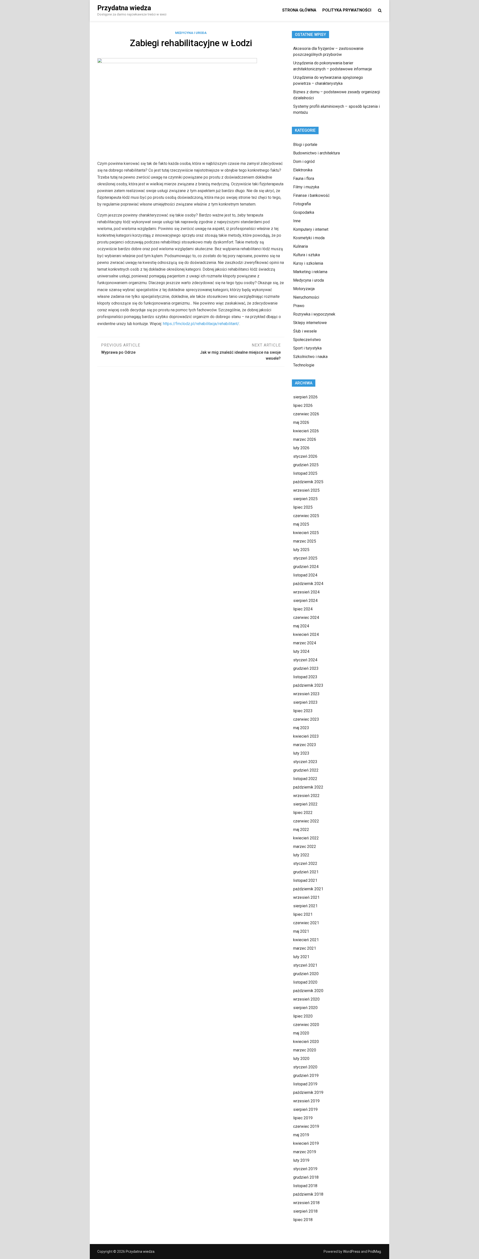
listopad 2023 (305, 677)
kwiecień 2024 (306, 634)
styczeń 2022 (305, 863)
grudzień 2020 (306, 973)
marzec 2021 (304, 948)
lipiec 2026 (303, 405)
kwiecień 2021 (306, 939)
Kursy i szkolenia (308, 263)
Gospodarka (303, 212)
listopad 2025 (305, 473)
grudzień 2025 (306, 464)
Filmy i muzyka (306, 187)
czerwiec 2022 (306, 821)
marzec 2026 (304, 439)
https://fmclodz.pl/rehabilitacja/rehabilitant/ (201, 323)
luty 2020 (301, 1058)
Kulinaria (300, 246)
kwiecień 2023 (306, 736)
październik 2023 (308, 685)
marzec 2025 (304, 541)
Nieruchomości (306, 297)
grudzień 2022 (306, 770)
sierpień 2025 (305, 498)
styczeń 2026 (305, 456)
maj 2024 (301, 626)
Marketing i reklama (310, 271)
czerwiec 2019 (306, 1126)
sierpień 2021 (305, 906)
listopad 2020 (305, 982)
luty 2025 (301, 549)
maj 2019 (301, 1135)
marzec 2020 (304, 1050)
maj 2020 (301, 1033)
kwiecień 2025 (306, 532)
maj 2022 (301, 829)
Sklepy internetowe (310, 322)
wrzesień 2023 (306, 693)
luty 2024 (301, 651)
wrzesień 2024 (306, 592)
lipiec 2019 (303, 1118)
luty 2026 (301, 448)
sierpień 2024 (305, 600)
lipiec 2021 (303, 914)
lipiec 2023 (303, 710)
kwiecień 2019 (306, 1143)
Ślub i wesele (305, 331)
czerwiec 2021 (306, 922)
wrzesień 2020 (306, 999)
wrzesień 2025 (306, 490)
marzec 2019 (304, 1151)
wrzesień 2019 (306, 1101)
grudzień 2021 (306, 872)
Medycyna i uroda (191, 33)
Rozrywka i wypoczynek (314, 314)
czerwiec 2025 (306, 515)
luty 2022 (301, 855)
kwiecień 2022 (306, 838)
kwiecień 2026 (306, 431)
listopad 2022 (305, 778)
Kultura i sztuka (306, 254)
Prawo (298, 305)
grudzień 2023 (306, 668)
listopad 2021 (305, 880)
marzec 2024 (304, 643)
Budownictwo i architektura (316, 153)
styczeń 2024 (305, 660)
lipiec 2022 (303, 812)
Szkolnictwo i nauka (310, 356)
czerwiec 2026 (306, 414)
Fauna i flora (303, 178)
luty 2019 (301, 1160)
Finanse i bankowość (311, 195)
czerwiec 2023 (306, 719)
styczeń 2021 (305, 965)
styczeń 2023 (305, 761)
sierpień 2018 (305, 1211)
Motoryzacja (304, 288)
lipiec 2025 (303, 507)
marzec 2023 (304, 744)
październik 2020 (308, 990)
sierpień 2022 (305, 804)
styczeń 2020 (305, 1067)
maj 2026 (301, 422)
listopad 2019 (305, 1084)
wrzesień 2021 (306, 897)
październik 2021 (308, 889)
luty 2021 (301, 956)
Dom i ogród (304, 161)
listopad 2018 (305, 1185)
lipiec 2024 (303, 609)
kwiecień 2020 (306, 1041)
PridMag (374, 1252)
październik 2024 (308, 583)
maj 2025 (301, 524)
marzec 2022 (304, 846)
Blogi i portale (305, 144)
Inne (297, 221)
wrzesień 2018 (306, 1202)
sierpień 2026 (305, 397)
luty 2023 (301, 753)
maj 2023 (301, 727)
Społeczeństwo (307, 339)
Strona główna (299, 10)
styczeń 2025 (305, 558)
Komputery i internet (310, 229)
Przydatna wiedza (124, 8)
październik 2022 (308, 787)
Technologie (303, 365)
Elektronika (302, 170)
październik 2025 (308, 481)
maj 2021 (301, 931)
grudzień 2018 (306, 1177)
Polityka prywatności (346, 10)
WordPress (351, 1252)
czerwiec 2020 (306, 1024)
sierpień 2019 (305, 1109)
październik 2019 (308, 1092)
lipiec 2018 (303, 1219)
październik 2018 (308, 1194)
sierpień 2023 (305, 702)
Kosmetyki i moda (309, 237)
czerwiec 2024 (306, 617)
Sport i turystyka (307, 348)
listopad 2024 (305, 575)
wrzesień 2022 (306, 795)
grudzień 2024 (306, 566)
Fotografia (302, 204)
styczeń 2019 (305, 1168)
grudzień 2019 (306, 1075)
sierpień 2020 (305, 1007)
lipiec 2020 (303, 1016)
